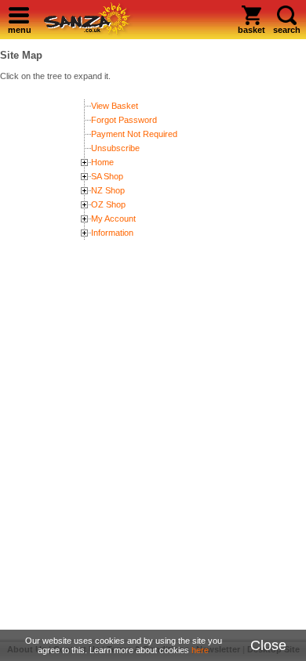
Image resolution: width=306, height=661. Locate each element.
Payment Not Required (134, 134)
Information (112, 232)
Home (102, 162)
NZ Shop (108, 190)
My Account (113, 218)
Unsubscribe (115, 148)
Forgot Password (124, 120)
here (200, 650)
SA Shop (107, 176)
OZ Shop (108, 204)
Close (268, 645)
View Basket (114, 105)
